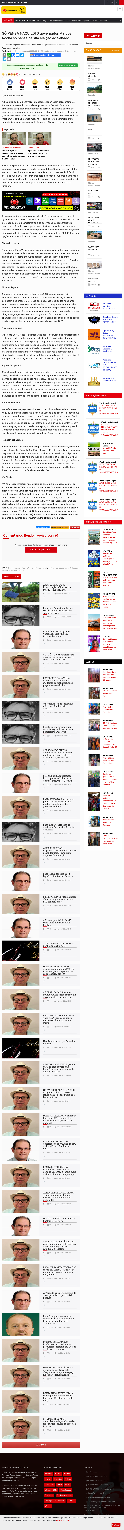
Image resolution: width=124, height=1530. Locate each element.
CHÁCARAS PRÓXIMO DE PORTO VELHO (94, 103)
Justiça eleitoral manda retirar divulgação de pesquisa (51, 20)
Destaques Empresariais (54, 1501)
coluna (5, 570)
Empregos (49, 1495)
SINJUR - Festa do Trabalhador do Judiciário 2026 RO (110, 725)
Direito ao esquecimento (59, 527)
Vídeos (47, 1506)
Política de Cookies (63, 1520)
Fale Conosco (91, 1472)
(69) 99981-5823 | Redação (97, 1481)
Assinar (24, 2)
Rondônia (13, 570)
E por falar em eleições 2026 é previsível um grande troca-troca (38, 151)
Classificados (65, 1490)
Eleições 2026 (51, 1490)
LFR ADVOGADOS (109, 381)
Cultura (68, 1479)
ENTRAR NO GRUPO (68, 65)
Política (67, 1474)
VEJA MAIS (41, 1444)
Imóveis (91, 95)
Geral (60, 1485)
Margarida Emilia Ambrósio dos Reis (109, 451)
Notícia (21, 570)
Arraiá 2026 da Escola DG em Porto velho (108, 760)
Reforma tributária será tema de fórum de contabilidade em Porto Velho (110, 644)
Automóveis (93, 154)
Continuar (116, 1525)
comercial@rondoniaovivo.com (98, 1497)
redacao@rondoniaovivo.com (98, 1493)
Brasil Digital (107, 351)
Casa (90, 130)
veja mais (115, 50)
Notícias (48, 1474)
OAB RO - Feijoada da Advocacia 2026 (110, 693)
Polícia (58, 1474)
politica (51, 568)
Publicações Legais (64, 1495)
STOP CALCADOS (109, 309)
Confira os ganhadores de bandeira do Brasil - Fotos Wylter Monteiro (110, 779)
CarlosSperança (62, 568)
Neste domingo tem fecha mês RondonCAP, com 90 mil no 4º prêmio (109, 601)
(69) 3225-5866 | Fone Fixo (96, 1476)
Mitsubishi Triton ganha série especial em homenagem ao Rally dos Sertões (110, 623)
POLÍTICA (25, 568)
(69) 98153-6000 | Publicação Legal (100, 1489)
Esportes (58, 1479)
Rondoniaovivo (14, 568)
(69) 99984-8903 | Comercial (97, 1485)
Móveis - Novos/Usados (94, 67)
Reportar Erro (74, 527)
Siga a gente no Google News (42, 55)
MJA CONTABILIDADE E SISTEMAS (110, 367)
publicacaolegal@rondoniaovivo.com (100, 1502)
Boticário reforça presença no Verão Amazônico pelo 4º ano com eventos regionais (110, 537)
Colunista (74, 568)
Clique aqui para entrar (41, 549)
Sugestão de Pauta (42, 527)
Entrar (16, 2)
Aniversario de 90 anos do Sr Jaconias (109, 822)
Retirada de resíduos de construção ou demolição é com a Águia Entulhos (110, 559)
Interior (48, 1479)
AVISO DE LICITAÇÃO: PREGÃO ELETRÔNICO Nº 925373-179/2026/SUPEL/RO (109, 429)
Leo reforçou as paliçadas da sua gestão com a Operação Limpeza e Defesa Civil (13, 153)
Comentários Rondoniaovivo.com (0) (31, 535)
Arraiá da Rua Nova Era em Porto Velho (108, 709)
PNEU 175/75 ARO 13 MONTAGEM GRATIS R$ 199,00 (93, 223)
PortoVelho (35, 568)
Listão (67, 1485)
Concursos (49, 1485)
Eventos (71, 1501)
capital (44, 568)
